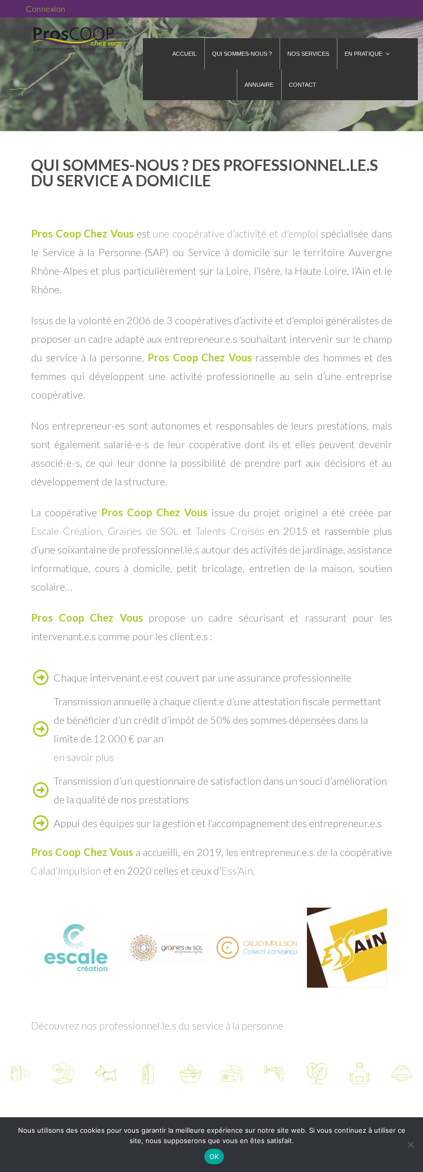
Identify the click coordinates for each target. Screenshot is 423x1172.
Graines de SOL (143, 531)
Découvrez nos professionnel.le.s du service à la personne (157, 1025)
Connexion (46, 8)
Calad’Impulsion (66, 870)
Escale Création (66, 531)
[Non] (410, 1144)
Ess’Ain (237, 870)
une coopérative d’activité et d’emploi (235, 233)
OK (214, 1156)
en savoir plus (84, 757)
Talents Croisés (230, 531)
